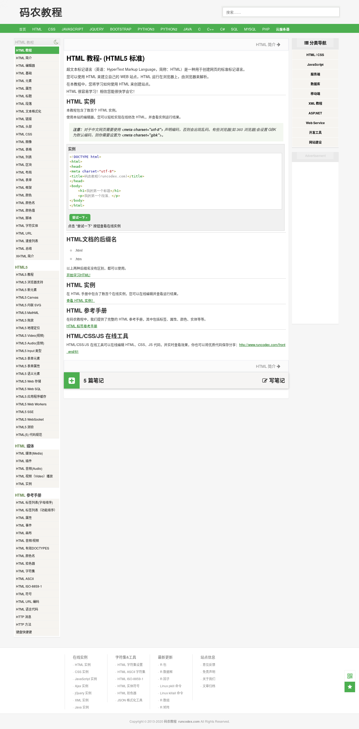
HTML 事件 (24, 525)
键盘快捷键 (24, 632)
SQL (234, 29)
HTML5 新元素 (26, 289)
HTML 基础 (24, 73)
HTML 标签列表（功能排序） (36, 510)
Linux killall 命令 (171, 693)
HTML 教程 (24, 50)
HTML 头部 (24, 126)
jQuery (97, 29)
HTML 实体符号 (128, 686)
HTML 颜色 (24, 195)
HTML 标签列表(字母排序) (34, 502)
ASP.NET (315, 113)
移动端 (315, 93)
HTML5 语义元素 (28, 373)
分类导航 (317, 43)
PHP (266, 29)
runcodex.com (189, 721)
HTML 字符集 (25, 571)
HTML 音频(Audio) (29, 468)
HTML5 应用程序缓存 (31, 396)
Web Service (315, 122)
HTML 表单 (24, 179)
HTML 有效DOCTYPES (32, 548)
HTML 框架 (24, 187)
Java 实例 (82, 707)
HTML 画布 (24, 533)
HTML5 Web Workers (31, 404)
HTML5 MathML (27, 312)
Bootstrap (120, 29)
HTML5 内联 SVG (28, 305)
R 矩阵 (165, 707)
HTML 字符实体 (27, 225)
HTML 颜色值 (25, 210)
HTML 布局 (24, 172)
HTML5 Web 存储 (28, 381)
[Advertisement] (176, 440)
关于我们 (209, 678)
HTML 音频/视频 (27, 540)
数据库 (315, 83)
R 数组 (165, 700)
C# (222, 29)
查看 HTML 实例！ (80, 300)
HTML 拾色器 (25, 563)
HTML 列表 (24, 157)
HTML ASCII (25, 578)
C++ (210, 29)
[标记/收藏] (350, 687)
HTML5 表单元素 (28, 358)
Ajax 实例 (81, 686)
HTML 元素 (24, 80)
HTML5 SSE (25, 411)
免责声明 (209, 671)
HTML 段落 (24, 103)
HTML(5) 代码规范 (29, 434)
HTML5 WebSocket (30, 419)
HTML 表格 (24, 149)
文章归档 (209, 686)
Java (187, 29)
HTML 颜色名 (25, 202)
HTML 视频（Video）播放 (34, 476)
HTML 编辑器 (25, 65)
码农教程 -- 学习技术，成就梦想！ (53, 12)
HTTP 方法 (23, 624)
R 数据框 (166, 671)
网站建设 (315, 142)
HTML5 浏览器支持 (29, 282)
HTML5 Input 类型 (29, 350)
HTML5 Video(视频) (30, 335)
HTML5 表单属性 (28, 366)
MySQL (250, 29)
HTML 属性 (24, 88)
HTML (37, 29)
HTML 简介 (24, 57)
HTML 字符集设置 (130, 664)
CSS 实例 (82, 671)
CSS (51, 29)
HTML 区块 (24, 164)
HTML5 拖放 (25, 320)
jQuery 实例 (83, 693)
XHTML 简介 (25, 256)
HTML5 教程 (25, 274)
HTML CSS (24, 134)
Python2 (169, 29)
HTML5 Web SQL (28, 388)
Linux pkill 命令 (171, 686)
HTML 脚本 (24, 218)
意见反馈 (209, 664)
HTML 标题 (24, 96)
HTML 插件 (24, 460)
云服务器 (283, 29)
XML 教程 (315, 103)
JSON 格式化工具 (129, 700)
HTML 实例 (24, 483)
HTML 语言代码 (27, 609)
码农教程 (170, 721)
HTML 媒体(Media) (29, 453)
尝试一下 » (80, 217)
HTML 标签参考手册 (81, 325)
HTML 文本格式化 (28, 111)
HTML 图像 (24, 141)
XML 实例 (82, 700)
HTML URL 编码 (27, 601)
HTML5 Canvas (27, 297)
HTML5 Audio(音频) (30, 343)
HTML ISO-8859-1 (29, 586)
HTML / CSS (315, 54)
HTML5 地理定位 (28, 327)
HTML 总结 (24, 248)
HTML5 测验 (25, 427)
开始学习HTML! (78, 274)
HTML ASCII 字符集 (131, 671)
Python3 (146, 29)
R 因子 (165, 678)
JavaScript (72, 29)
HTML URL (24, 233)
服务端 (315, 74)
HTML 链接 (24, 118)
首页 (22, 29)
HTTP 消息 (23, 616)
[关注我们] (350, 675)
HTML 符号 (24, 594)
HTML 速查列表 (27, 240)
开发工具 (315, 132)
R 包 (163, 664)
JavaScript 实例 (86, 678)
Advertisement (315, 155)
